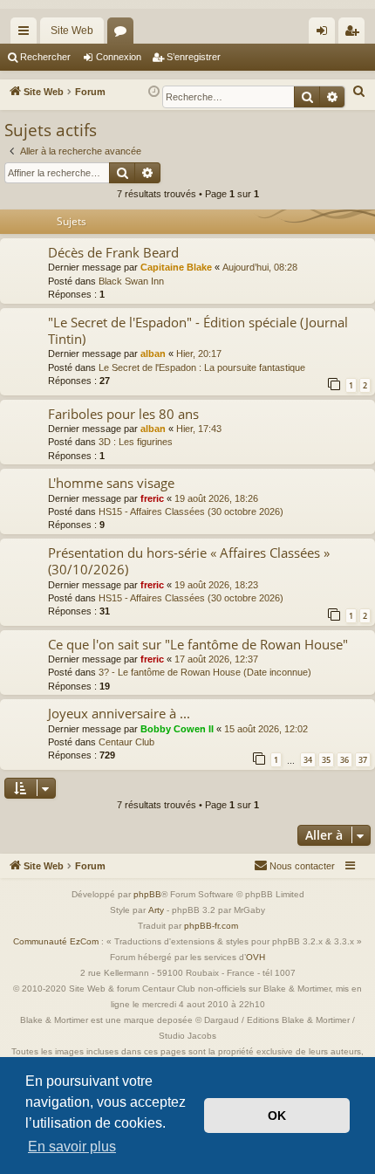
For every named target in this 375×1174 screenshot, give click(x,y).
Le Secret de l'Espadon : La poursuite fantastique (202, 367)
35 (326, 760)
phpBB (147, 894)
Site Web (72, 30)
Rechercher (45, 56)
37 (362, 760)
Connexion (118, 56)
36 (344, 760)
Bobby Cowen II (177, 729)
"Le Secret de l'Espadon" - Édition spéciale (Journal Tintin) (198, 330)
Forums (123, 34)
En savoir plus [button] (72, 1146)
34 (307, 760)
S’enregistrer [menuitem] (355, 34)
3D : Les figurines (136, 441)
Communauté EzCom (56, 941)
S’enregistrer (194, 56)
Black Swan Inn (131, 281)
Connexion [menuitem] (325, 34)
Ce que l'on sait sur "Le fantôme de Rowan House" (198, 644)
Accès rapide (27, 34)
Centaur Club (126, 742)
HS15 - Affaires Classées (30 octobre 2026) (191, 511)
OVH (255, 957)
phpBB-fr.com (211, 925)
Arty (156, 910)
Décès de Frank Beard (113, 252)
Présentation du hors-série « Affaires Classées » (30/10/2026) (189, 561)
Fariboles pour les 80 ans (123, 413)
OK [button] (277, 1116)
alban (153, 353)
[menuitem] (359, 91)
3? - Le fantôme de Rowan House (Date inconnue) (205, 672)
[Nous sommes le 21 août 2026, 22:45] (154, 92)
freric (152, 498)
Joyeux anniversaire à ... (119, 713)
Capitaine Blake (176, 267)
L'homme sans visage (111, 482)
